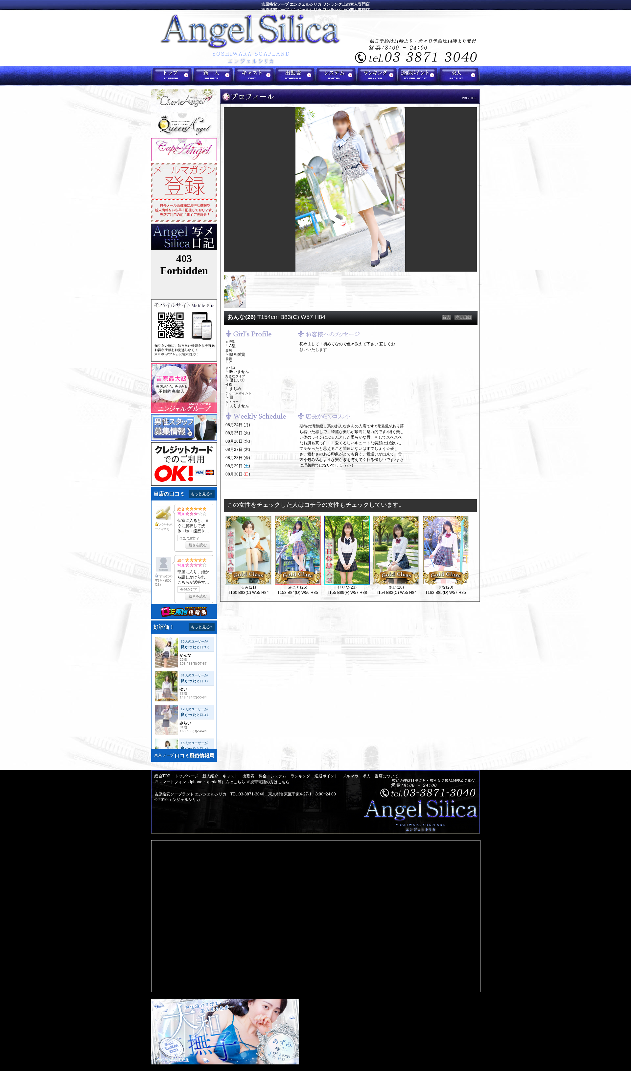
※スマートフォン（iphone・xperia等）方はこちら (199, 782)
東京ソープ (164, 755)
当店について (386, 776)
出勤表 (248, 776)
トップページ (186, 776)
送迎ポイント (326, 776)
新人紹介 (210, 776)
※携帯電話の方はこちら (268, 782)
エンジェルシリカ (184, 799)
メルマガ (350, 776)
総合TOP (162, 776)
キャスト (230, 776)
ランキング (300, 776)
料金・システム (272, 776)
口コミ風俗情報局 (194, 755)
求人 (366, 776)
